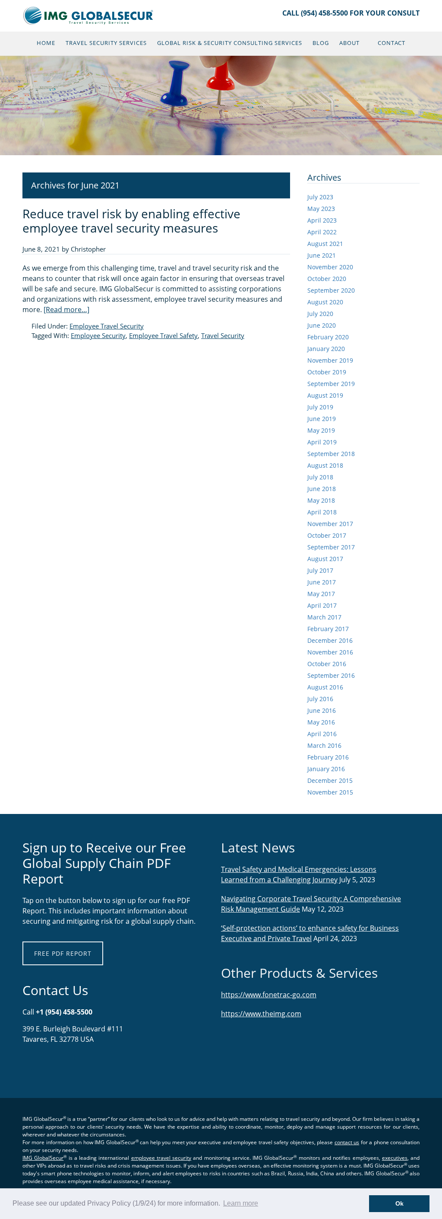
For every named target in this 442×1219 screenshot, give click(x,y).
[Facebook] (29, 1067)
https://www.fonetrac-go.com (268, 994)
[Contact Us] (24, 1067)
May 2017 (321, 594)
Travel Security (222, 335)
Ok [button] (399, 1203)
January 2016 (326, 769)
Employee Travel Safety (163, 335)
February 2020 (328, 337)
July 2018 (320, 477)
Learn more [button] (240, 1203)
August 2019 (325, 395)
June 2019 (321, 419)
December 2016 (330, 640)
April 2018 (322, 512)
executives (394, 1158)
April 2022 (322, 232)
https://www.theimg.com (261, 1013)
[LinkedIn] (33, 1067)
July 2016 (320, 699)
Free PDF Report (63, 953)
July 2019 (320, 407)
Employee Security (98, 335)
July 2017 (320, 570)
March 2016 (324, 745)
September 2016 (331, 675)
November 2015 (330, 792)
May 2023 (321, 208)
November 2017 (330, 524)
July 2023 (320, 197)
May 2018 (321, 500)
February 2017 (328, 629)
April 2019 (322, 442)
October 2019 (326, 372)
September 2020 (331, 290)
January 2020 (326, 349)
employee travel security (161, 1158)
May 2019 (321, 430)
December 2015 (330, 780)
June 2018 (321, 489)
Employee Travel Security (106, 326)
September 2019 (331, 384)
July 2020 (320, 314)
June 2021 (321, 255)
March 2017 (324, 617)
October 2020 (326, 278)
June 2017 (321, 582)
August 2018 (325, 465)
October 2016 (326, 664)
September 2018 (331, 454)
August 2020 (325, 302)
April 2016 (322, 734)
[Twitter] (42, 1067)
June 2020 (321, 325)
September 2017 (331, 547)
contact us (347, 1142)
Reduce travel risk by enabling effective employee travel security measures (131, 220)
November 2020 (330, 267)
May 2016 (321, 722)
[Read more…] (66, 309)
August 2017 (325, 559)
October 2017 (326, 535)
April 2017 (322, 605)
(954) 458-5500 (324, 13)
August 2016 (325, 687)
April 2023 (322, 220)
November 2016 (330, 652)
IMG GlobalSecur (88, 15)
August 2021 (325, 243)
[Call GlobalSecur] (37, 1067)
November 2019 (330, 360)
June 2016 (321, 710)
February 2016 (328, 757)
